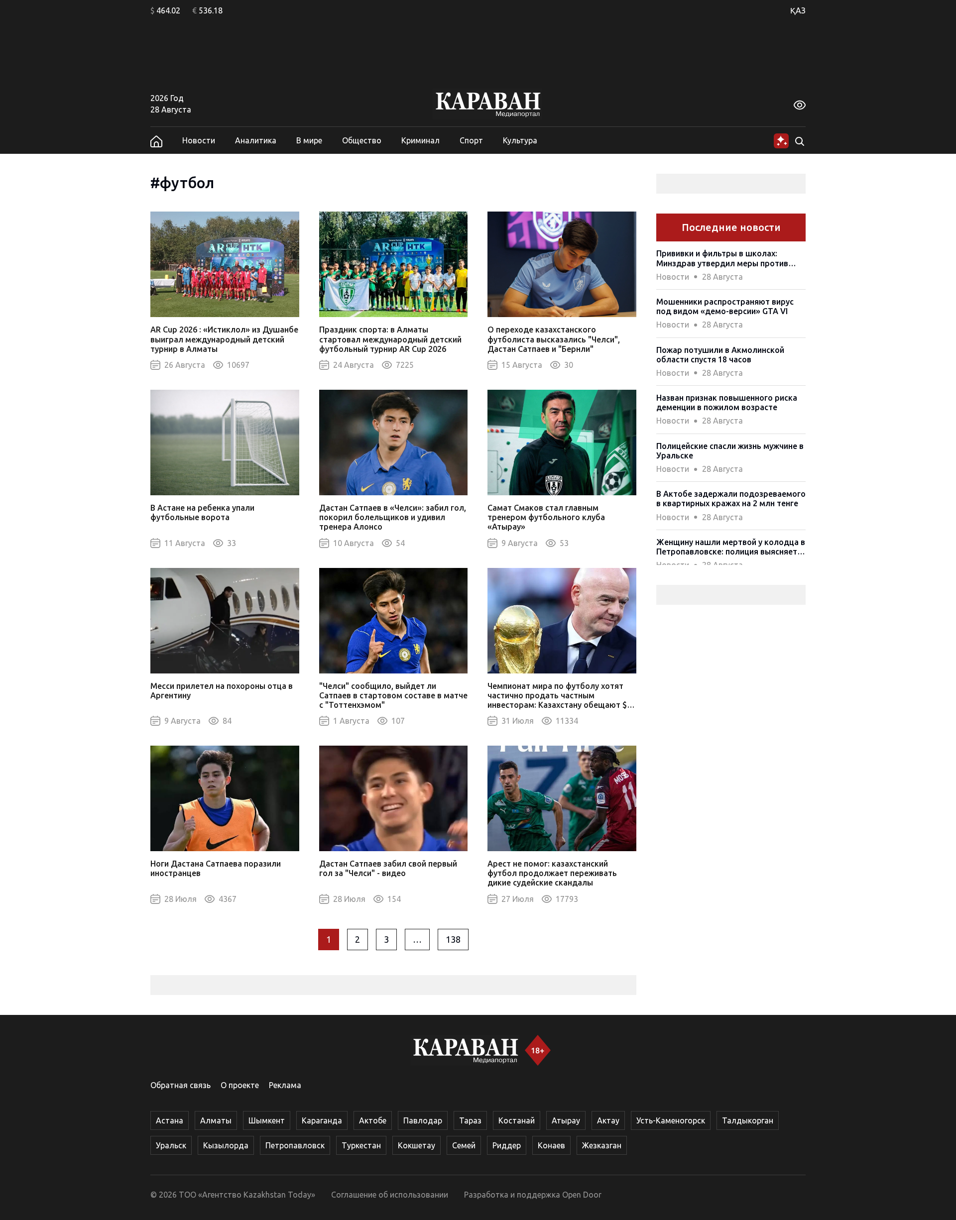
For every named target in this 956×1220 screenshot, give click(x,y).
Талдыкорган (747, 1120)
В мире (309, 140)
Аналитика (255, 140)
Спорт (471, 140)
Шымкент (266, 1120)
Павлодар (422, 1120)
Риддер (506, 1145)
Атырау (566, 1120)
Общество (361, 140)
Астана (169, 1120)
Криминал (420, 140)
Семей (464, 1145)
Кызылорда (225, 1145)
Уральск (171, 1145)
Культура (520, 140)
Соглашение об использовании (389, 1194)
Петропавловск (295, 1145)
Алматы (216, 1120)
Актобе (372, 1120)
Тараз (470, 1120)
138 (453, 939)
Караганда (322, 1120)
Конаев (551, 1145)
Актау (608, 1120)
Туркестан (361, 1145)
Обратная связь (180, 1085)
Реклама (285, 1085)
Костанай (516, 1120)
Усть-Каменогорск (670, 1120)
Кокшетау (416, 1145)
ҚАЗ (798, 10)
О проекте (240, 1085)
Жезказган (601, 1145)
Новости (198, 140)
